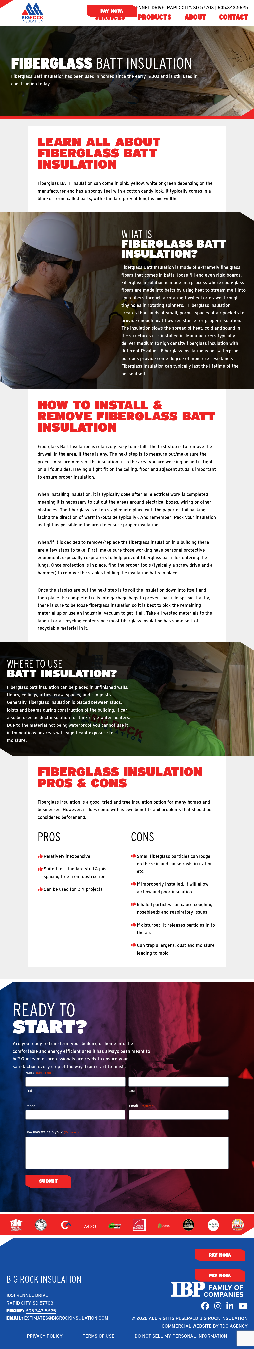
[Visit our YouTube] (243, 1306)
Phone (30, 1106)
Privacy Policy (45, 1336)
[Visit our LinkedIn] (229, 1306)
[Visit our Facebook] (205, 1306)
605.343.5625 (41, 1310)
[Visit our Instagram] (217, 1306)
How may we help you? (52, 1132)
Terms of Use (98, 1336)
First (28, 1091)
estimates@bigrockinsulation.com (66, 1318)
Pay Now (111, 11)
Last (131, 1091)
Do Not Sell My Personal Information (181, 1336)
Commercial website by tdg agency (205, 1326)
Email (141, 1106)
